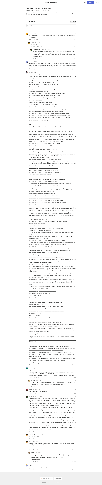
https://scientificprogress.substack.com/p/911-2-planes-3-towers (44, 143)
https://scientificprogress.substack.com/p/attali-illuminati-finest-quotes (46, 306)
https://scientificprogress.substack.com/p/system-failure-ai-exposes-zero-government (49, 113)
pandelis (31, 368)
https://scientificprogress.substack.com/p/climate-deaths (42, 255)
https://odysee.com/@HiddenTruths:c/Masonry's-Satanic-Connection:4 (45, 344)
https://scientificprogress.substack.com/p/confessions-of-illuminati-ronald (46, 311)
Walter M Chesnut (30, 10)
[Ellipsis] (75, 33)
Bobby (30, 61)
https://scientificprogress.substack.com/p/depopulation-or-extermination (46, 152)
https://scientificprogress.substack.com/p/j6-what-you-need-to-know (45, 159)
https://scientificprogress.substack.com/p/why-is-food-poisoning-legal (45, 106)
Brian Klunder (32, 434)
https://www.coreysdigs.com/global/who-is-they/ (40, 293)
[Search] (81, 2)
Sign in (98, 2)
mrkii (30, 33)
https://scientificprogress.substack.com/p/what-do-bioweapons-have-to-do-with (48, 202)
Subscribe (90, 2)
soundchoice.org (36, 193)
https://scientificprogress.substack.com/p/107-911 (41, 145)
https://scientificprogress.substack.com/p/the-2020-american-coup (45, 165)
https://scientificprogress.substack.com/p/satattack (41, 246)
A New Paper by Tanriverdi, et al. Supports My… (38, 8)
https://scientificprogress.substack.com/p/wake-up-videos (43, 181)
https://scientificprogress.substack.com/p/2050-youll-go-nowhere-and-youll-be (48, 221)
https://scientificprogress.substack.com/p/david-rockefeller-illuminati (45, 302)
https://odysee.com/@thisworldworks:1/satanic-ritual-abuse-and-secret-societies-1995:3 (50, 352)
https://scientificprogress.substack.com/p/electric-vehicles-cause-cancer (46, 228)
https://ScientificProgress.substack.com (38, 363)
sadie (32, 42)
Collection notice (61, 475)
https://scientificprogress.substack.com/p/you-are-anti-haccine (44, 204)
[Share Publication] (85, 2)
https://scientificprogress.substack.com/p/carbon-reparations (43, 252)
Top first (74, 21)
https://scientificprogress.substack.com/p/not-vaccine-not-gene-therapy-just (47, 200)
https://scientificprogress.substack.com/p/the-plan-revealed (43, 317)
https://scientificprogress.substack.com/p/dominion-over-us (43, 168)
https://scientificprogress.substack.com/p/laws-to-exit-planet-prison (45, 322)
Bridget (33, 380)
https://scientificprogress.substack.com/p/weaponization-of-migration (45, 172)
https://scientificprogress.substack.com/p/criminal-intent (42, 291)
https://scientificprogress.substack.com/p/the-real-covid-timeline (44, 198)
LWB (30, 465)
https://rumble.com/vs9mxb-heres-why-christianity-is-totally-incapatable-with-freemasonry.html (52, 358)
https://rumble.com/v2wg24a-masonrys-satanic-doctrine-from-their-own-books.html (49, 346)
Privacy (51, 475)
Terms (55, 475)
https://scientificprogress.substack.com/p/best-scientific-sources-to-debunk (47, 240)
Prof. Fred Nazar (33, 72)
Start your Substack (47, 478)
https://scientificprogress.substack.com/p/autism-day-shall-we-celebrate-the (47, 93)
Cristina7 (31, 389)
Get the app (58, 478)
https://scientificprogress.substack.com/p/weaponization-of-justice (45, 297)
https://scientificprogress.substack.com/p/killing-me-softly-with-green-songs (47, 257)
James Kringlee (36, 49)
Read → (27, 17)
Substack (44, 482)
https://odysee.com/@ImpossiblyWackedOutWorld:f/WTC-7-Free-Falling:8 (46, 126)
